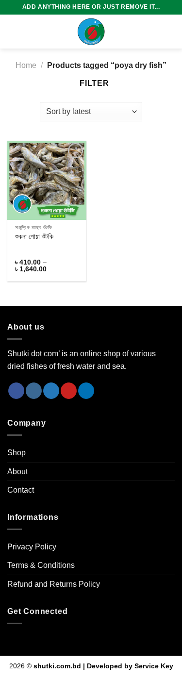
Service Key (153, 666)
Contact (20, 490)
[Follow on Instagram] (34, 390)
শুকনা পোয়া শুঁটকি (34, 236)
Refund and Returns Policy (53, 584)
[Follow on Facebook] (16, 390)
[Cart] (170, 31)
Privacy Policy (31, 547)
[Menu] (13, 31)
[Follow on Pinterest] (69, 390)
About (17, 471)
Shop (16, 452)
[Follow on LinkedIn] (86, 390)
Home (26, 65)
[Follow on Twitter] (51, 390)
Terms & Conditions (41, 565)
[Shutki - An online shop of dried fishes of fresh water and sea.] (91, 32)
